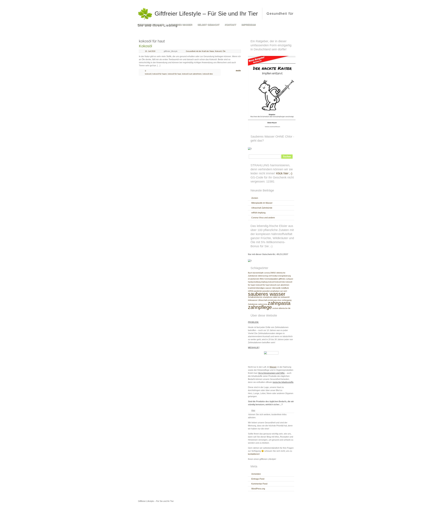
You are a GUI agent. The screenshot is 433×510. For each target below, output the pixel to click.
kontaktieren (253, 454)
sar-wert (283, 291)
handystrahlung (254, 282)
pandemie (258, 291)
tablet (275, 297)
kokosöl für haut (174, 74)
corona (267, 273)
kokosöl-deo (208, 74)
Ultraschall (262, 300)
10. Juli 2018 (150, 51)
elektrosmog (263, 276)
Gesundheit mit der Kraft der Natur (200, 51)
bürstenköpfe (258, 273)
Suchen (287, 156)
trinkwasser (253, 300)
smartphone (267, 297)
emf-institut (273, 276)
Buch (250, 273)
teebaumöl (285, 297)
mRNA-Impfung (258, 213)
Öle (224, 51)
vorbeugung (286, 300)
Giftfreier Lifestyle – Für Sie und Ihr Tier (205, 13)
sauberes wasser (266, 294)
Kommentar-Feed (259, 484)
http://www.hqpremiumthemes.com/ (284, 507)
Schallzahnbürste (255, 297)
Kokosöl (145, 46)
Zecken (254, 198)
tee (279, 297)
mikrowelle (276, 288)
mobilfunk (285, 288)
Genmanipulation (271, 279)
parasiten (266, 291)
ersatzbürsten (253, 279)
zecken (275, 308)
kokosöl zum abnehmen (192, 74)
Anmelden (256, 474)
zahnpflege (260, 307)
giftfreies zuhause (286, 279)
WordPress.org (258, 489)
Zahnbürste (252, 304)
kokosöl (148, 74)
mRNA (250, 291)
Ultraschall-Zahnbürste (261, 208)
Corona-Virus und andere (263, 217)
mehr (238, 70)
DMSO (273, 273)
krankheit (252, 288)
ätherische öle (284, 308)
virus (279, 300)
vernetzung (272, 300)
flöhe (262, 279)
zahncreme (262, 304)
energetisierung (284, 276)
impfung (264, 282)
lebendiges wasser (263, 288)
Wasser (273, 367)
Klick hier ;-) (284, 173)
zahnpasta (279, 303)
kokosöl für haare (159, 74)
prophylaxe (275, 291)
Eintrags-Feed (257, 479)
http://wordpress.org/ (258, 507)
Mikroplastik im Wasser (261, 203)
